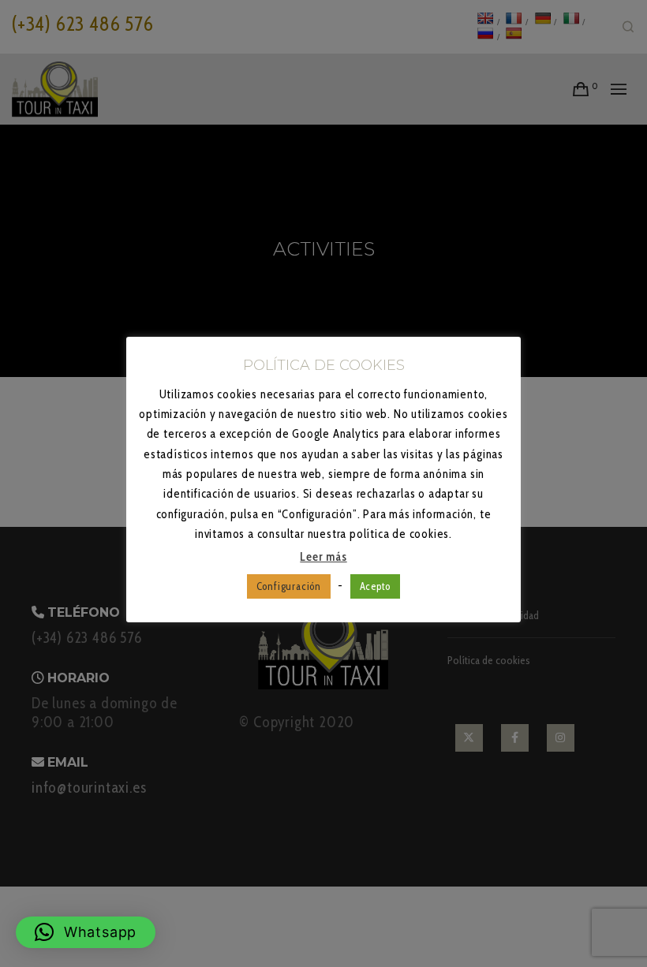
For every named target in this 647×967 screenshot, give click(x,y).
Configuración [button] (288, 586)
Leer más (323, 557)
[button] (85, 932)
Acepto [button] (375, 586)
